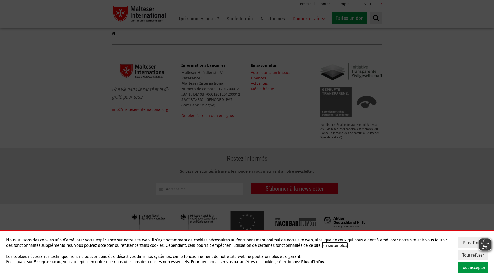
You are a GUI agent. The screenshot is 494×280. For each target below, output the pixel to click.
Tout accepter (473, 267)
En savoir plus (335, 245)
